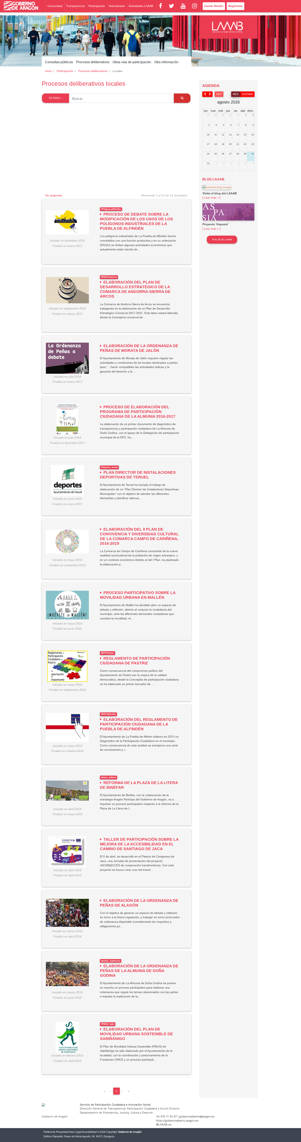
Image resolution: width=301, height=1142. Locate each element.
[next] (210, 94)
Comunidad (55, 6)
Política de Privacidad (56, 1132)
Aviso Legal (74, 1132)
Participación (96, 6)
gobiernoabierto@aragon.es (197, 1116)
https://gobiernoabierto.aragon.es (177, 1120)
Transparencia (75, 6)
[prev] (205, 94)
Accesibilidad (89, 1132)
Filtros (54, 98)
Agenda (247, 94)
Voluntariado (117, 6)
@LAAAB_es (164, 1124)
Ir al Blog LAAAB (222, 239)
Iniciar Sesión (213, 6)
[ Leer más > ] (212, 197)
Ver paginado (53, 195)
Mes (236, 94)
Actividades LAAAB (141, 6)
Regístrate (235, 6)
